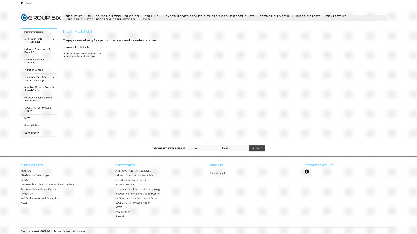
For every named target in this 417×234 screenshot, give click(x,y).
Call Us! (152, 16)
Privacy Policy (31, 125)
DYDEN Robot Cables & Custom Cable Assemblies (209, 16)
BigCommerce (79, 231)
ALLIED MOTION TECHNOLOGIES (33, 41)
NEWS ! (28, 118)
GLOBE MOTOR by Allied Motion (37, 109)
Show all (119, 216)
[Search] (22, 3)
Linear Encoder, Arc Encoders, (34, 61)
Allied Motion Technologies (113, 16)
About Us (74, 16)
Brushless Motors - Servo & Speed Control (38, 89)
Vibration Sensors (33, 69)
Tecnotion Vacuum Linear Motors (290, 16)
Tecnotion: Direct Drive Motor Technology (36, 79)
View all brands (218, 173)
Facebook (307, 171)
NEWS (145, 19)
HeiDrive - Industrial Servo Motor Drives (38, 99)
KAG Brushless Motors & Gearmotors (100, 19)
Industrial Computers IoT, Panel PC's (37, 51)
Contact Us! (337, 16)
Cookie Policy (31, 132)
